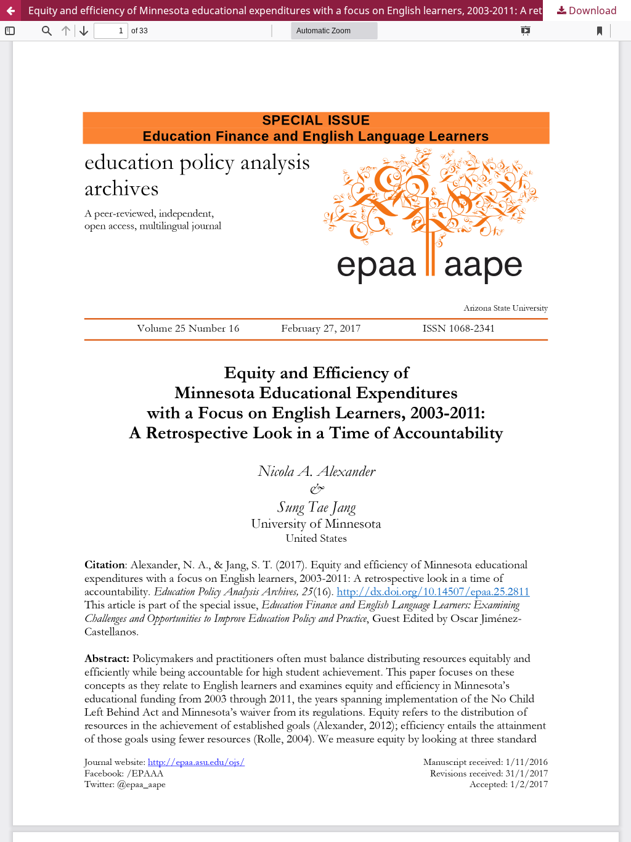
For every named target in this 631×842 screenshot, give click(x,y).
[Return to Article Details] (10, 10)
